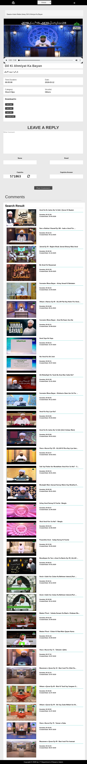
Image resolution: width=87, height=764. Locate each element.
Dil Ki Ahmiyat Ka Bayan (34, 14)
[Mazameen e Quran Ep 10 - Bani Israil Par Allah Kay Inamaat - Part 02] (21, 675)
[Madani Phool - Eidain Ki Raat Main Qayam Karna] (21, 639)
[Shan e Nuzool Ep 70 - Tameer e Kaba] (21, 730)
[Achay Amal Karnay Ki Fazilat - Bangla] (21, 510)
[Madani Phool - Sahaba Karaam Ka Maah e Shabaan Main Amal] (21, 620)
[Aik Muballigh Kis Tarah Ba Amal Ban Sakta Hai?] (21, 382)
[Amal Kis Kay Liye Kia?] (21, 419)
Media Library (21, 14)
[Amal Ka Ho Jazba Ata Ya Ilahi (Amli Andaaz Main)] (21, 437)
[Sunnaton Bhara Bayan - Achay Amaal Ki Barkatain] (21, 291)
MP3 (8, 108)
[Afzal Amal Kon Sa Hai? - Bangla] (21, 529)
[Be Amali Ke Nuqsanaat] (21, 272)
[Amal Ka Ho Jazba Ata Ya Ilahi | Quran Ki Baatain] (21, 217)
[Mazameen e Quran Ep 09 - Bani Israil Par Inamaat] (21, 749)
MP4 (8, 104)
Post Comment (43, 188)
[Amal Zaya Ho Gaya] (21, 345)
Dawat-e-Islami (12, 14)
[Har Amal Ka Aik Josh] (21, 364)
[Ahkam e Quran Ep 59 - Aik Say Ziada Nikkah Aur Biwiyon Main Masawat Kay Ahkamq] (21, 712)
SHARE (9, 116)
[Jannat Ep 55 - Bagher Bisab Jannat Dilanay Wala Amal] (21, 254)
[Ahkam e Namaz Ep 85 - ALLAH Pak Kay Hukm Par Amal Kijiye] (21, 309)
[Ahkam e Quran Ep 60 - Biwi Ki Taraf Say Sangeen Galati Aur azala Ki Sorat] (21, 694)
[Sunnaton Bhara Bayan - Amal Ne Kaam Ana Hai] (21, 327)
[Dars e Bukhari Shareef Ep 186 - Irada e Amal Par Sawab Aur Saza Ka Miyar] (21, 236)
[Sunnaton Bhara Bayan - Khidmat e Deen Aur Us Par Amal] (21, 400)
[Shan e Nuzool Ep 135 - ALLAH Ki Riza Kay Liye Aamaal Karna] (21, 455)
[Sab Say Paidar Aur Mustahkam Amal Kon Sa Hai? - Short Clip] (21, 474)
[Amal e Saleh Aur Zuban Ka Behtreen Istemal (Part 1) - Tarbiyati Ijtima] (21, 602)
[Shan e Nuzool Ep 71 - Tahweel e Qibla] (21, 657)
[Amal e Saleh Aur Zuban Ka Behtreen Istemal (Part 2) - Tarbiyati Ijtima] (21, 584)
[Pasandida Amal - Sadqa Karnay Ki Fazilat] (21, 547)
